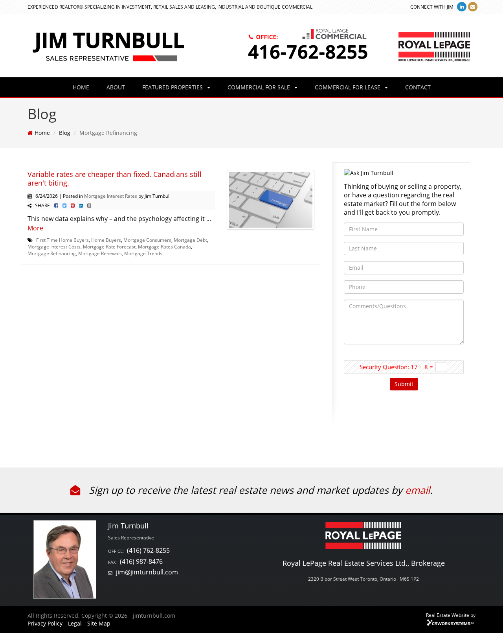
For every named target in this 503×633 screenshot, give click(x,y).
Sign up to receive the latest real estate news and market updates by (245, 490)
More (35, 228)
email (417, 490)
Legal (75, 623)
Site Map (98, 623)
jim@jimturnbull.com (147, 572)
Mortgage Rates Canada (164, 246)
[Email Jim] (472, 6)
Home (42, 132)
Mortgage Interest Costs (54, 246)
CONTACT (418, 87)
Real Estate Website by (450, 615)
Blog (64, 132)
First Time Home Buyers (62, 240)
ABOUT (115, 87)
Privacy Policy (45, 623)
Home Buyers (106, 240)
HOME (81, 87)
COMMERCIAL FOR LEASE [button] (348, 87)
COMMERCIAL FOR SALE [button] (260, 87)
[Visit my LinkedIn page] (461, 6)
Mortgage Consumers (147, 240)
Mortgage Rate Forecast (109, 246)
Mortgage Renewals (100, 253)
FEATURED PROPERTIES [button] (173, 87)
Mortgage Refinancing (52, 253)
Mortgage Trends (143, 253)
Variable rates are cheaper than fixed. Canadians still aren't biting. (115, 178)
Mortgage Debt (190, 240)
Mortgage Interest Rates (110, 196)
